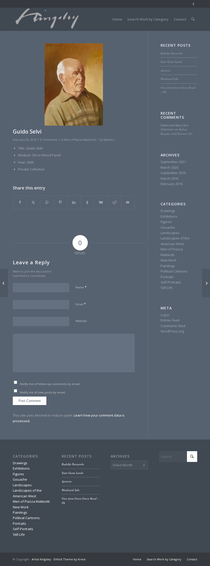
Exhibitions (169, 216)
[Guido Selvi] (74, 84)
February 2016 (172, 183)
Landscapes (170, 232)
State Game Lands (171, 62)
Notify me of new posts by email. (43, 392)
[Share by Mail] (127, 202)
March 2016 (169, 178)
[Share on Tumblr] (87, 202)
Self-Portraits (171, 282)
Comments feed (173, 326)
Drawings (168, 210)
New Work (168, 260)
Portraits (167, 277)
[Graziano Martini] (4, 283)
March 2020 (169, 167)
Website (81, 321)
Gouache (168, 227)
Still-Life (167, 287)
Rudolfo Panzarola (172, 53)
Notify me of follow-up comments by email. (50, 384)
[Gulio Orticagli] (206, 283)
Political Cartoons (174, 271)
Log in (165, 314)
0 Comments (48, 139)
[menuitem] (117, 19)
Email (81, 304)
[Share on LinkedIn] (73, 202)
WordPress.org (172, 331)
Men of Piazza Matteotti (80, 139)
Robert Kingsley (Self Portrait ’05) (176, 131)
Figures (166, 221)
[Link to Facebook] (193, 4)
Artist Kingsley (41, 559)
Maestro (108, 139)
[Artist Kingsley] (48, 19)
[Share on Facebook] (20, 202)
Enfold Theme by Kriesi (70, 559)
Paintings (168, 266)
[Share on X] (33, 202)
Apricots (165, 70)
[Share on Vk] (101, 202)
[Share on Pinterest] (60, 202)
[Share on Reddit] (114, 202)
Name (81, 287)
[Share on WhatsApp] (47, 202)
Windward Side (169, 79)
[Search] (193, 19)
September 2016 (173, 172)
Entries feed (170, 320)
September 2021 (173, 161)
